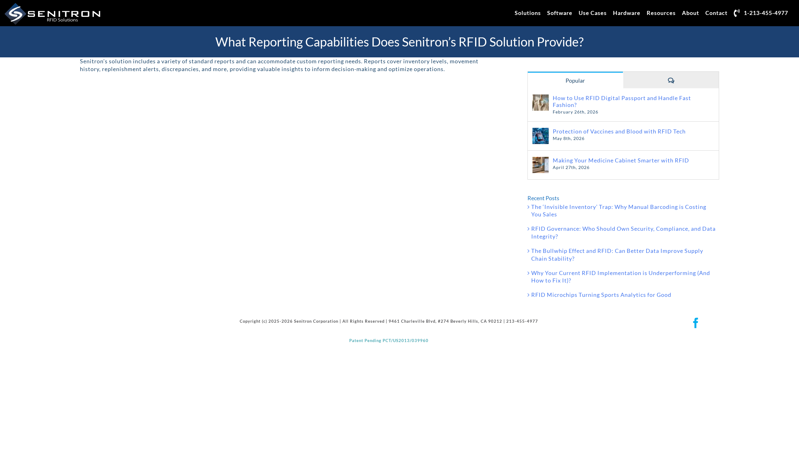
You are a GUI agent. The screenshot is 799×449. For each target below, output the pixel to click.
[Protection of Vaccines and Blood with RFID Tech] (540, 131)
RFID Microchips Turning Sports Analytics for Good (601, 294)
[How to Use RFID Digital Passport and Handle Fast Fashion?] (540, 98)
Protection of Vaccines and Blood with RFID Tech (619, 131)
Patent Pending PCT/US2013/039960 (389, 340)
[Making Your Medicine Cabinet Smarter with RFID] (540, 160)
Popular (575, 80)
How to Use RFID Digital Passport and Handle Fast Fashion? (622, 101)
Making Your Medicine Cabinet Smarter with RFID (621, 160)
